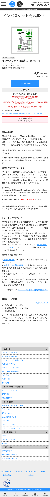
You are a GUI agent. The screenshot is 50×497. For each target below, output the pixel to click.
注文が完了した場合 (25, 98)
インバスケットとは (9, 390)
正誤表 (43, 471)
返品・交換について (9, 417)
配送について (7, 413)
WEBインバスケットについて (12, 406)
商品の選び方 (7, 398)
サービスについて (8, 424)
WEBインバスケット (9, 364)
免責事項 (19, 471)
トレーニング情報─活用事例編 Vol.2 (33, 290)
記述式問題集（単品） (9, 356)
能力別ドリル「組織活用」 (14, 265)
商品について (7, 421)
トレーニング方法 (8, 440)
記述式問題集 (9, 260)
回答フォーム (7, 443)
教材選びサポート (8, 451)
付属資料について (42, 303)
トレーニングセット (9, 353)
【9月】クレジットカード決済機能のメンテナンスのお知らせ (22, 113)
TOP (4, 436)
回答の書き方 (7, 394)
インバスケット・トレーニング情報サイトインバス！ (40, 4)
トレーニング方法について (12, 428)
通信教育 (5, 375)
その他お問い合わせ (9, 458)
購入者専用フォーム (9, 455)
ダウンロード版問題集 (10, 371)
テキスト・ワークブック (10, 368)
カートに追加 (25, 83)
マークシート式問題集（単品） (12, 360)
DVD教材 (5, 383)
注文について (7, 409)
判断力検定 (6, 379)
